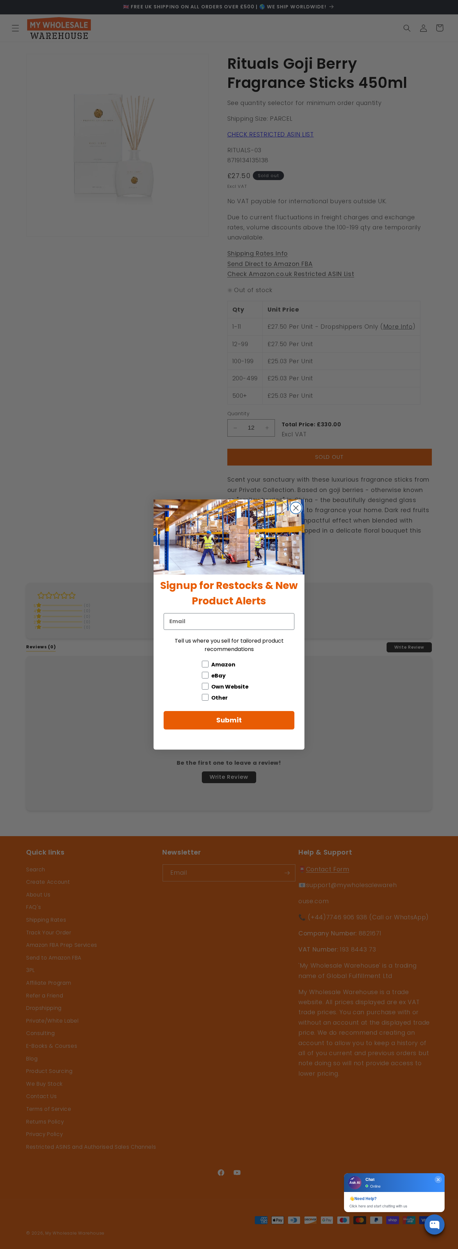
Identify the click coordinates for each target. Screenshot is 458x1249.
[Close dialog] (296, 508)
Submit (229, 720)
